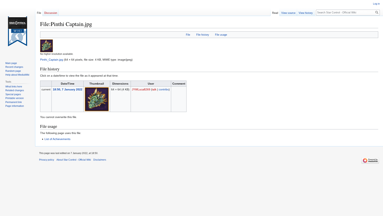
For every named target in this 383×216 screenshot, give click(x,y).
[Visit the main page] (18, 31)
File (188, 34)
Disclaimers (99, 159)
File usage (221, 34)
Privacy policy (46, 159)
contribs (164, 89)
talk (154, 89)
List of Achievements (57, 139)
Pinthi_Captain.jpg (51, 59)
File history (202, 34)
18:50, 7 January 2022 (67, 89)
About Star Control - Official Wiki (73, 159)
